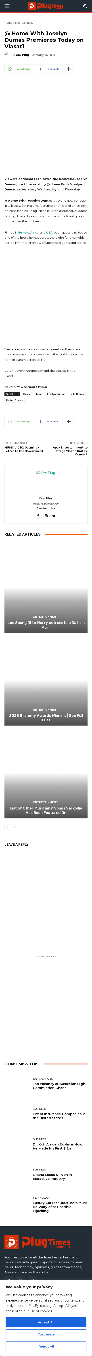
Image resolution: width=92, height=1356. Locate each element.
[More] (68, 69)
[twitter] (54, 515)
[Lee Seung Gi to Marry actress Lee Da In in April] (46, 587)
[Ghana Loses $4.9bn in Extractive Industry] (16, 1174)
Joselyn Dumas (56, 394)
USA (49, 232)
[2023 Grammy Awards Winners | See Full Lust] (46, 680)
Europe (23, 232)
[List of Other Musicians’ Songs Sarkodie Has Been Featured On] (46, 772)
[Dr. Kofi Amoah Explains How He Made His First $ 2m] (16, 1144)
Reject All (46, 1346)
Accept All (46, 1322)
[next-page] (14, 827)
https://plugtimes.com (46, 504)
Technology (41, 1198)
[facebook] (38, 515)
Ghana (38, 394)
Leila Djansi (77, 394)
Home (8, 23)
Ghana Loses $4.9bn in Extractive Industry (52, 1176)
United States (14, 400)
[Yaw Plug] (8, 55)
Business (39, 1109)
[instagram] (46, 515)
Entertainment (24, 23)
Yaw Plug (22, 54)
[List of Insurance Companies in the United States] (16, 1114)
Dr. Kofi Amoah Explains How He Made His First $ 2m (57, 1146)
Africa (34, 232)
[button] (85, 6)
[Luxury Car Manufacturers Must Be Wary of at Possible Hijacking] (16, 1204)
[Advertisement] (46, 129)
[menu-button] (7, 6)
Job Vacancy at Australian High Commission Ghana (59, 1086)
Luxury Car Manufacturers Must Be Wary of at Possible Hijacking (60, 1207)
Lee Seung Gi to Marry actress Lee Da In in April (46, 624)
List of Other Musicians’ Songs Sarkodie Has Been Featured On (46, 810)
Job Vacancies (43, 1079)
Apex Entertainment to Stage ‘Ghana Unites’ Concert (70, 451)
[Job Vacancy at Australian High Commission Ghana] (16, 1083)
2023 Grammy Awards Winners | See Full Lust (46, 717)
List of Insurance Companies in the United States (59, 1116)
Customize (46, 1334)
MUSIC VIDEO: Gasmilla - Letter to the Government (23, 449)
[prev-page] (7, 827)
